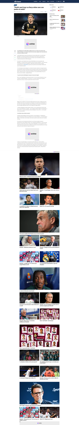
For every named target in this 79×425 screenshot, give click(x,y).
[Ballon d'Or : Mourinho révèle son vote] (63, 20)
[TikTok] (60, 1)
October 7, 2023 (30, 100)
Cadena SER (26, 64)
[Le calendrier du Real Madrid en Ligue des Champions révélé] (63, 24)
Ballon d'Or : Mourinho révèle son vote (54, 19)
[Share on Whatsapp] (15, 58)
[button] (55, 1)
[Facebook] (56, 1)
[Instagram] (59, 1)
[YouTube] (58, 1)
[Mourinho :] (63, 28)
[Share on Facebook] (44, 11)
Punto (15, 11)
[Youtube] (61, 10)
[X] (57, 1)
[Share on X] (45, 11)
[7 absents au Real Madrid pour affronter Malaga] (63, 16)
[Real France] (19, 1)
